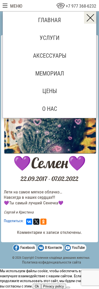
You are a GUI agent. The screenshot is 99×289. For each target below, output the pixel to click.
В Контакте (53, 247)
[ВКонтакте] (29, 222)
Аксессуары (49, 55)
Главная (49, 20)
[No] (68, 287)
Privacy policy (53, 286)
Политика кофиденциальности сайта (51, 262)
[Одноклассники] (43, 222)
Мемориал (49, 73)
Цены (49, 91)
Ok (37, 286)
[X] (36, 222)
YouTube (78, 247)
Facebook (27, 247)
